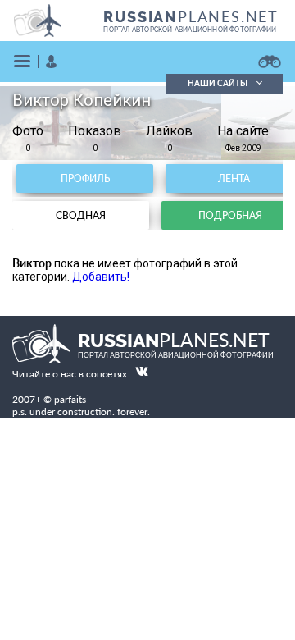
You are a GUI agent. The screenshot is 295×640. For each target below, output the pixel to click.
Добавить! (100, 276)
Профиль (85, 178)
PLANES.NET (191, 16)
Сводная (81, 215)
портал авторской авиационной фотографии (189, 29)
